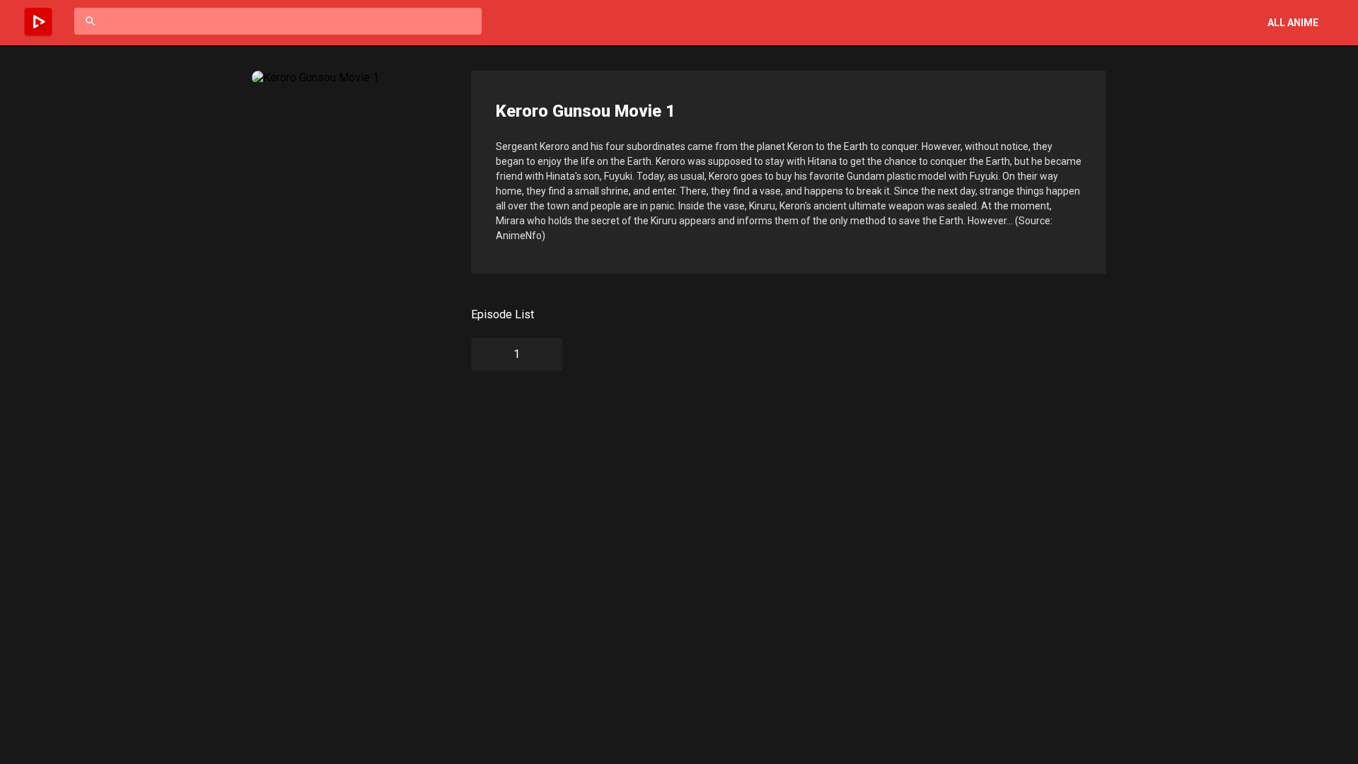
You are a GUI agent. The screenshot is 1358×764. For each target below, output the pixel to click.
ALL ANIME (1292, 22)
